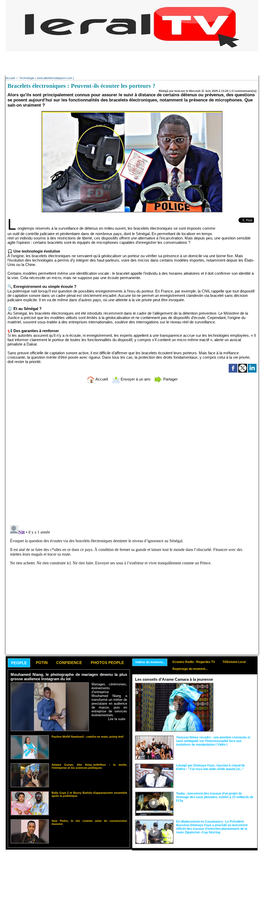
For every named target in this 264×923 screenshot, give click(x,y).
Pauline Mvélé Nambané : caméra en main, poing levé (87, 736)
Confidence (69, 662)
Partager (170, 379)
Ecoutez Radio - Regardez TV (193, 662)
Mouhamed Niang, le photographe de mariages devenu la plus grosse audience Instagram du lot (69, 676)
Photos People (107, 662)
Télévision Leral (234, 662)
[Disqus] (132, 455)
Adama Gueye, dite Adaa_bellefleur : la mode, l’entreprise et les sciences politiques (89, 766)
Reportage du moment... (190, 669)
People (19, 663)
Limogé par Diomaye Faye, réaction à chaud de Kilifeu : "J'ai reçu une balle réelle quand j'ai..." (210, 767)
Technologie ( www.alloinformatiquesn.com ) (46, 78)
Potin (42, 662)
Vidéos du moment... (150, 662)
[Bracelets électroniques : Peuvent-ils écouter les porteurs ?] (132, 112)
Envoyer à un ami (135, 379)
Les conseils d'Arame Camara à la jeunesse (174, 679)
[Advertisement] (132, 63)
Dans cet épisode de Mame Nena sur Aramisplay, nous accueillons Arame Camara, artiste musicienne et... (235, 694)
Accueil (10, 78)
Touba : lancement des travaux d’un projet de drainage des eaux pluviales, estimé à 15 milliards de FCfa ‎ (214, 797)
